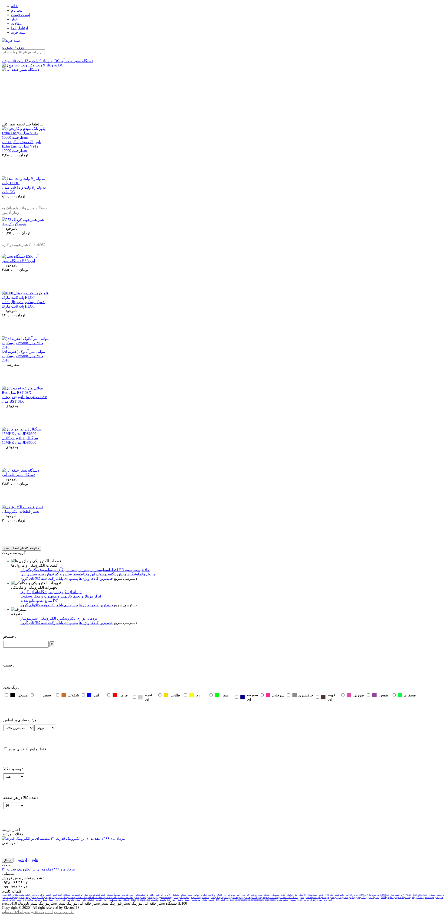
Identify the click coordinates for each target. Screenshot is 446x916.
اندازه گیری (29, 592)
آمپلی (78, 900)
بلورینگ (125, 895)
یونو (377, 897)
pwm (300, 900)
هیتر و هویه (58, 596)
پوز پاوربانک (153, 897)
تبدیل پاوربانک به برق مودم (274, 897)
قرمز (124, 695)
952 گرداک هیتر (9, 900)
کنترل (312, 900)
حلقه (152, 895)
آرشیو (22, 860)
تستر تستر (57, 895)
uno (332, 897)
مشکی (22, 695)
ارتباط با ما (19, 28)
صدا (51, 900)
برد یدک (440, 895)
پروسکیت (196, 900)
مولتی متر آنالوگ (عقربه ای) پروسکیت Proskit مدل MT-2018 (23, 356)
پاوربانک (231, 895)
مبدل (183, 895)
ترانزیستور (90, 570)
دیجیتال (295, 897)
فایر (84, 900)
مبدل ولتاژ (312, 895)
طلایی (175, 695)
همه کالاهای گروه (33, 579)
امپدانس (37, 900)
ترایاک (65, 570)
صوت (102, 574)
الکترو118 (220, 900)
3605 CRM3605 (420, 895)
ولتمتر (180, 900)
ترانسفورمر (77, 895)
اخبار (15, 19)
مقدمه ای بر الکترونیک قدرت (38, 869)
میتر (174, 900)
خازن (146, 570)
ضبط (45, 900)
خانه (14, 6)
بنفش (383, 695)
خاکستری (305, 695)
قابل (42, 895)
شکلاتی (73, 695)
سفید (47, 695)
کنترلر (219, 895)
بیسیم (345, 897)
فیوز (42, 570)
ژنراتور (349, 895)
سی (244, 895)
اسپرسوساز (7, 897)
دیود (140, 570)
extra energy (166, 897)
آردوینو (44, 574)
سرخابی (278, 695)
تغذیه (108, 574)
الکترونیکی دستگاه (21, 895)
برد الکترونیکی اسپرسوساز (41, 618)
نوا (15, 897)
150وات (90, 900)
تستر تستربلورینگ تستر (94, 895)
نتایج (35, 860)
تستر (301, 895)
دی (225, 895)
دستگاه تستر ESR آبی (18, 261)
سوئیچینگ (184, 897)
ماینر (302, 897)
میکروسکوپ (282, 900)
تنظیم (48, 895)
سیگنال (66, 895)
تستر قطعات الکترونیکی (20, 511)
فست (189, 895)
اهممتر (187, 900)
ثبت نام (16, 10)
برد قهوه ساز (237, 897)
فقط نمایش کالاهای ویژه (27, 749)
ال (248, 895)
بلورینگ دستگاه (113, 895)
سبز (225, 695)
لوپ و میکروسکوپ (35, 596)
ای (413, 897)
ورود (20, 47)
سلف (49, 570)
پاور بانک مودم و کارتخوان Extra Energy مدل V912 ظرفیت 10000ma (21, 146)
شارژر (338, 897)
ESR (330, 900)
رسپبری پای (29, 574)
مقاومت (103, 570)
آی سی (57, 570)
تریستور (75, 570)
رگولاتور (35, 895)
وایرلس (70, 900)
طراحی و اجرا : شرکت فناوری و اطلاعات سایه (38, 912)
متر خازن (329, 895)
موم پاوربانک (140, 897)
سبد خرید (18, 32)
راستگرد (419, 897)
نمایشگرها (134, 574)
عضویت (8, 47)
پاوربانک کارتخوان (253, 897)
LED (120, 570)
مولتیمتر (275, 895)
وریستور (130, 570)
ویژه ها (84, 579)
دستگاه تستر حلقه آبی (76, 61)
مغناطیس (82, 574)
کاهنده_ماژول (208, 900)
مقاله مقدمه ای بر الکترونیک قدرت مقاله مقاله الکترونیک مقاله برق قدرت (100, 897)
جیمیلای (432, 895)
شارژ (63, 900)
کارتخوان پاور (24, 897)
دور (358, 897)
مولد (356, 895)
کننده (407, 897)
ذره (325, 900)
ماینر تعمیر (339, 895)
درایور (94, 574)
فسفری (410, 695)
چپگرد (352, 897)
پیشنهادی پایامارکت (62, 579)
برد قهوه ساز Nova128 (401, 895)
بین (320, 900)
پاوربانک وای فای (313, 897)
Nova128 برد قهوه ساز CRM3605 (374, 895)
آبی (96, 695)
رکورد (57, 900)
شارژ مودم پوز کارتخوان (56, 897)
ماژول (290, 895)
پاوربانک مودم (197, 897)
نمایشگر (176, 895)
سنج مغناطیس (115, 900)
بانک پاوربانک (38, 897)
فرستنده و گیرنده (62, 574)
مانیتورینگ (119, 574)
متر (295, 895)
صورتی (358, 695)
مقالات (16, 24)
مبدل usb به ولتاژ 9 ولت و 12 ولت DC (31, 61)
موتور (196, 895)
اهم (238, 895)
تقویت (99, 900)
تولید (321, 895)
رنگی (363, 897)
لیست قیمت (20, 15)
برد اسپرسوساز (223, 897)
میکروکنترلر (29, 570)
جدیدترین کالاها (101, 579)
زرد (199, 695)
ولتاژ (105, 900)
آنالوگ (168, 895)
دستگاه (267, 895)
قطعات (204, 895)
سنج (260, 895)
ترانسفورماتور (141, 895)
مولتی (254, 895)
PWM (383, 897)
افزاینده (159, 895)
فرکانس (211, 895)
